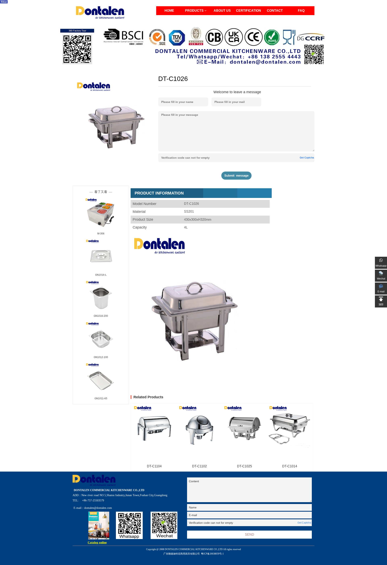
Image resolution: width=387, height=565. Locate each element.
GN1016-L (101, 274)
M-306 (100, 233)
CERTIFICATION (248, 10)
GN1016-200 (101, 316)
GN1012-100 (101, 357)
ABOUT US (222, 10)
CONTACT (275, 10)
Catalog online (97, 542)
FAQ (301, 10)
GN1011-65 (101, 398)
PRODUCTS (194, 10)
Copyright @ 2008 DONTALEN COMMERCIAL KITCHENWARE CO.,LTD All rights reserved (193, 551)
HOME (169, 10)
